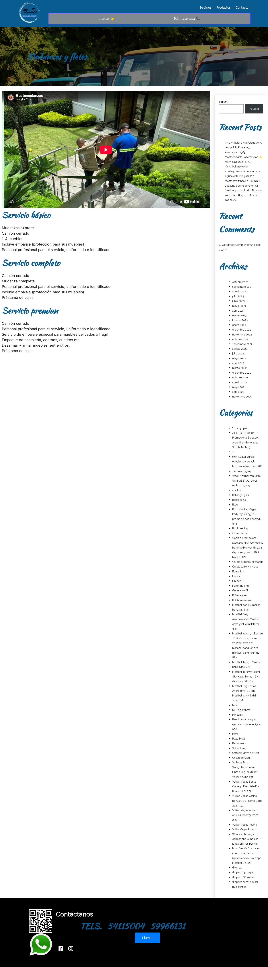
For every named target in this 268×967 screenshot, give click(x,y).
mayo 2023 (239, 305)
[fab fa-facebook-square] (60, 948)
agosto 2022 (239, 348)
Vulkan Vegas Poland (244, 824)
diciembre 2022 (241, 329)
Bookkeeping (240, 528)
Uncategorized (241, 757)
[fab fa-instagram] (70, 948)
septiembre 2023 (242, 286)
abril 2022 (238, 363)
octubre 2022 (240, 339)
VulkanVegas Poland (244, 829)
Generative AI (240, 590)
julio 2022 (238, 353)
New (235, 705)
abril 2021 (238, 391)
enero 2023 (239, 324)
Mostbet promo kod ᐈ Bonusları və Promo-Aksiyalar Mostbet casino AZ (244, 195)
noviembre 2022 (242, 334)
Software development (245, 753)
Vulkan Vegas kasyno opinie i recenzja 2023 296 (245, 815)
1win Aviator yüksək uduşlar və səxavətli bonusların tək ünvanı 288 (247, 461)
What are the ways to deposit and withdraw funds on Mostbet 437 (245, 839)
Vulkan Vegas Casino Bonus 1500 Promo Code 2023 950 (247, 800)
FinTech (236, 581)
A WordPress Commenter (234, 244)
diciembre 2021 (241, 372)
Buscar (223, 102)
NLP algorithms (241, 710)
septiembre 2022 (242, 344)
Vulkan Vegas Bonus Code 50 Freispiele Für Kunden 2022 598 (245, 786)
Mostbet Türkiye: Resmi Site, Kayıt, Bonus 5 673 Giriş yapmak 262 (246, 676)
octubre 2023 (240, 282)
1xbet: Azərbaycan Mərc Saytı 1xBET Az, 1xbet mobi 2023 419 (246, 480)
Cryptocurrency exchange (247, 561)
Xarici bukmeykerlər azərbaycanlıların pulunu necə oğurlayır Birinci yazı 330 (242, 171)
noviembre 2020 (242, 396)
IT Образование (242, 600)
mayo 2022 (239, 358)
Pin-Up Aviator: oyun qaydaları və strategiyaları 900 (247, 724)
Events (236, 576)
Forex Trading (240, 585)
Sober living (239, 748)
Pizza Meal (238, 738)
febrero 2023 (240, 320)
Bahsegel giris (240, 495)
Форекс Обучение (243, 877)
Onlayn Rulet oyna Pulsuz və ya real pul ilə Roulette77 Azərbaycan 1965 (243, 147)
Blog (235, 504)
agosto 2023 (239, 291)
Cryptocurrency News (245, 566)
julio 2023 (238, 296)
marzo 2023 (239, 315)
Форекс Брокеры (243, 872)
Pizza (235, 733)
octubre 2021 (240, 377)
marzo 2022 (239, 367)
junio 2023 (238, 301)
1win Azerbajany (241, 471)
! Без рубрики (240, 428)
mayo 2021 (238, 387)
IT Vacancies (239, 595)
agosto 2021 (239, 382)
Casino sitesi (239, 533)
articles (236, 490)
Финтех (237, 867)
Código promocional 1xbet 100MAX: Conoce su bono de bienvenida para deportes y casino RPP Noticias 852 (247, 547)
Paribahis (237, 714)
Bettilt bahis (239, 499)
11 (233, 452)
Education (238, 571)
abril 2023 (238, 310)
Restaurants (239, 743)
